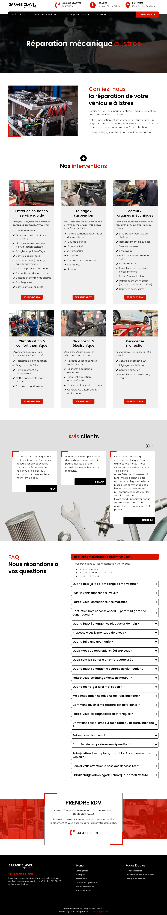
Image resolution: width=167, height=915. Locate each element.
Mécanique (18, 14)
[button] (148, 446)
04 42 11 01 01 (67, 6)
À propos (101, 14)
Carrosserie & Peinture (45, 14)
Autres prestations (75, 14)
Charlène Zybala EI (99, 911)
